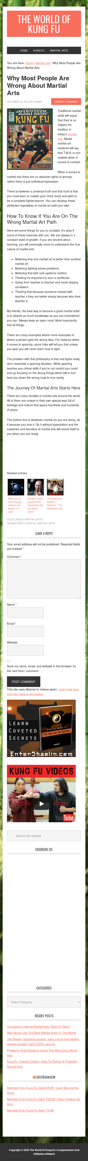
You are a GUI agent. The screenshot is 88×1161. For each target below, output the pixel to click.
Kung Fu (30, 523)
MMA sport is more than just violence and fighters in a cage (15, 505)
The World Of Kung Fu (44, 23)
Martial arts (34, 519)
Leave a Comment (66, 101)
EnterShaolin (46, 1077)
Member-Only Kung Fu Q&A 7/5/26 (30, 1110)
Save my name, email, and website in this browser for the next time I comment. (41, 668)
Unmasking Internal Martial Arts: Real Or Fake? (38, 1026)
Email (11, 623)
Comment (14, 557)
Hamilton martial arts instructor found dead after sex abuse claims (35, 505)
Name (12, 604)
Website (12, 642)
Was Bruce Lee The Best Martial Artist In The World (41, 1032)
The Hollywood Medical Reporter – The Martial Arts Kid (54, 503)
